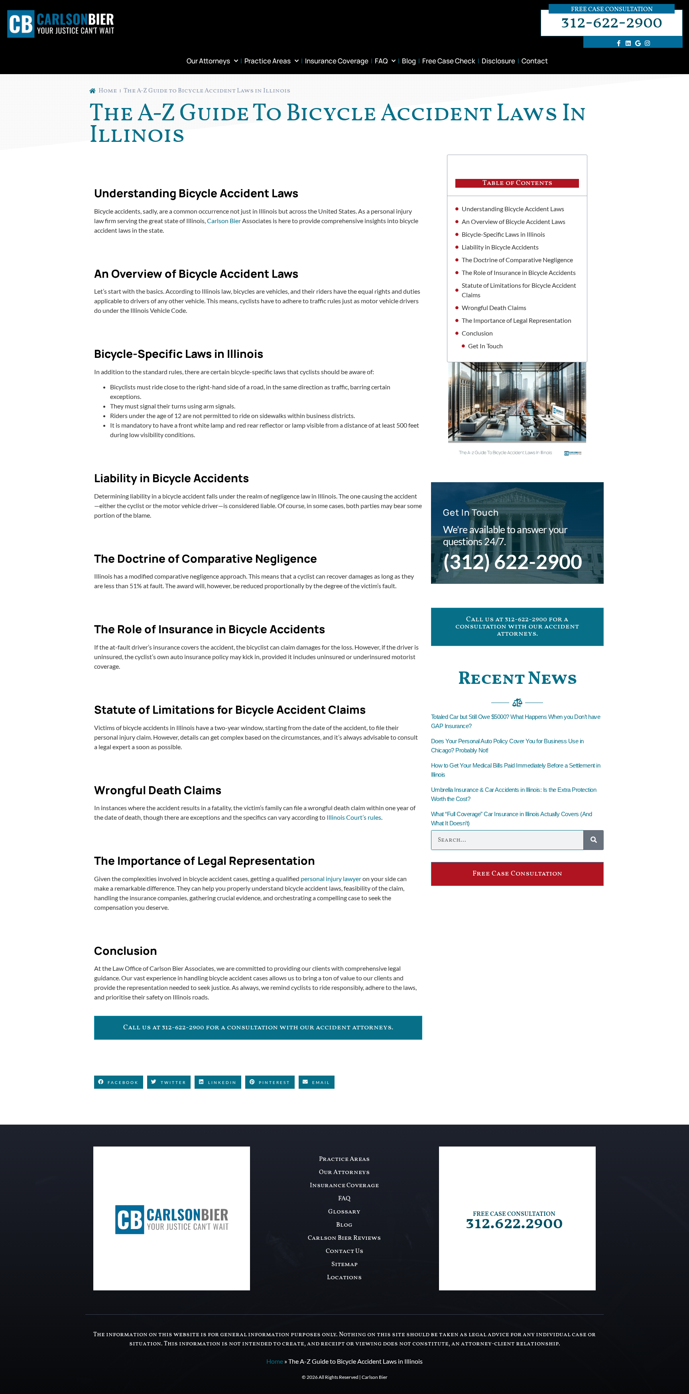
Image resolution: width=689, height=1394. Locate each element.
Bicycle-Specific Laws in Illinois (503, 234)
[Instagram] (647, 43)
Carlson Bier (224, 220)
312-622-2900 (611, 22)
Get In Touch (485, 345)
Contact (535, 60)
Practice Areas (267, 60)
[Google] (638, 43)
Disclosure (498, 60)
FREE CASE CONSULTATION (514, 1214)
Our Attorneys (208, 60)
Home (274, 1361)
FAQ (381, 60)
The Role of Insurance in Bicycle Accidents (519, 272)
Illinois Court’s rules (354, 817)
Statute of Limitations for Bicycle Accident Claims (519, 289)
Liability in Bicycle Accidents (500, 247)
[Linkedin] (628, 43)
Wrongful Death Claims (494, 307)
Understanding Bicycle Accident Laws (513, 208)
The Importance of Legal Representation (516, 320)
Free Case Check (448, 60)
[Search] (594, 840)
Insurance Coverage (336, 60)
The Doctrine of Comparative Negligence (517, 259)
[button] (118, 1082)
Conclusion (477, 333)
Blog (409, 60)
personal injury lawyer (331, 878)
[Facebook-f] (619, 43)
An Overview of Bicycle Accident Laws (513, 221)
